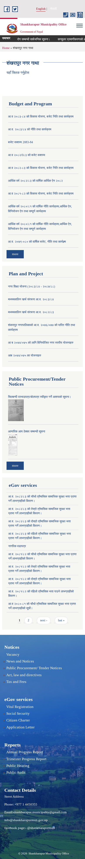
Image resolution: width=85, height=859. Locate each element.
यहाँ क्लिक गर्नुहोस (18, 72)
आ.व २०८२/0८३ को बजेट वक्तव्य (26, 155)
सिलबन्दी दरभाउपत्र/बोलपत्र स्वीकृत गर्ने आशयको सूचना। (39, 396)
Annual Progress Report (24, 752)
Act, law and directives (24, 675)
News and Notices (20, 661)
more (15, 254)
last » (61, 620)
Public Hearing (17, 766)
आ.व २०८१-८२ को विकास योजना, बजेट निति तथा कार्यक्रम (40, 193)
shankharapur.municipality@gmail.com (40, 812)
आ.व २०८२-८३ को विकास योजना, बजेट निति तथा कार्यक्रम (40, 168)
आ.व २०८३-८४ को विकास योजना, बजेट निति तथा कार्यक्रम (40, 116)
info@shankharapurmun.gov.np (26, 820)
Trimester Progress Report (26, 759)
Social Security (18, 713)
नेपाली (53, 8)
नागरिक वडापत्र (17, 546)
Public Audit (16, 772)
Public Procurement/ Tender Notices (34, 668)
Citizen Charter (18, 720)
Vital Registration (20, 707)
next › (43, 620)
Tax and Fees (16, 682)
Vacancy (12, 654)
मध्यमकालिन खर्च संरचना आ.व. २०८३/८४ (31, 299)
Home (6, 48)
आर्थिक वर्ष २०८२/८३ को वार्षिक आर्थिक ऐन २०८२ (35, 180)
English (41, 8)
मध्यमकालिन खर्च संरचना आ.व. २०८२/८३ (31, 312)
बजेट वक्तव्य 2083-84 (20, 142)
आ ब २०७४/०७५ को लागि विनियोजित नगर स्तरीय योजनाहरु (40, 342)
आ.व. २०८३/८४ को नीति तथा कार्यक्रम (29, 129)
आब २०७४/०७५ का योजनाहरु (24, 355)
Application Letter (20, 727)
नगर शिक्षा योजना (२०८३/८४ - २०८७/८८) (31, 286)
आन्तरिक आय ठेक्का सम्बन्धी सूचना (26, 431)
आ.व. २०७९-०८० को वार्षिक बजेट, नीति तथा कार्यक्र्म (37, 241)
